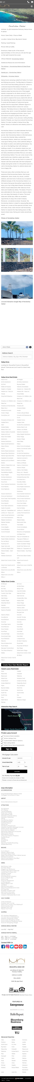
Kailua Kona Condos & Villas (8, 560)
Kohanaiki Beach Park (8, 854)
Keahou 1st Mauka (21, 462)
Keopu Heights (5, 474)
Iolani (2, 424)
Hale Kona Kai (20, 595)
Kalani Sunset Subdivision (7, 443)
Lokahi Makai (20, 515)
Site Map (22, 994)
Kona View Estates (21, 503)
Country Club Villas (6, 593)
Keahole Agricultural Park (7, 455)
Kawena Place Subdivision (7, 453)
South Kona (4, 695)
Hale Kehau (4, 595)
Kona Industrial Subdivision (24, 493)
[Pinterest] (21, 946)
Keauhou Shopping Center (9, 918)
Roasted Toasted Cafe (8, 890)
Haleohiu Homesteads (22, 386)
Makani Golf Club (6, 909)
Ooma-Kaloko (20, 529)
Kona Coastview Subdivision (8, 484)
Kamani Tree (20, 451)
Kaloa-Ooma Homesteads (23, 446)
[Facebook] (3, 946)
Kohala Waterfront (5, 683)
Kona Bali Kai (4, 617)
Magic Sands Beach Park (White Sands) (13, 855)
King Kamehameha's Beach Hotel (11, 793)
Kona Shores (20, 633)
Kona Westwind (5, 638)
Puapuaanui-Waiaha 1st (22, 539)
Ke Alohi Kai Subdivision (23, 453)
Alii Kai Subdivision (6, 382)
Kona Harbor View (21, 484)
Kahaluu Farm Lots (6, 429)
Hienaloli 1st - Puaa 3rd (7, 391)
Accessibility (28, 1078)
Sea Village (20, 648)
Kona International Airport (9, 802)
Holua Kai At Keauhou (6, 396)
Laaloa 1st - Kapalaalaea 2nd (8, 510)
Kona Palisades (5, 501)
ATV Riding (4, 810)
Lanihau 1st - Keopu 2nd (7, 512)
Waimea (3, 702)
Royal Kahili (20, 643)
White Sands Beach (7, 859)
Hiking (3, 818)
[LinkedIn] (25, 946)
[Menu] (32, 6)
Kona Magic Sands (6, 624)
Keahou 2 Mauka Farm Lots (8, 465)
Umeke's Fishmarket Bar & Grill (10, 895)
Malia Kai (3, 641)
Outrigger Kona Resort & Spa (10, 795)
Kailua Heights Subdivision (23, 434)
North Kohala (4, 690)
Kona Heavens (4, 486)
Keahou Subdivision (6, 470)
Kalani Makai (20, 441)
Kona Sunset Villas (6, 636)
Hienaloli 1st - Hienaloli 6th (24, 389)
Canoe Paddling (6, 811)
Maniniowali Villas (21, 522)
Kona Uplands (4, 503)
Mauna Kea (4, 673)
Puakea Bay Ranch (21, 683)
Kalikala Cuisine (6, 873)
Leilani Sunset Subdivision (7, 515)
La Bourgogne (5, 882)
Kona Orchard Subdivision (23, 498)
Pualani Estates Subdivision (8, 539)
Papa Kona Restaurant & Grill (10, 887)
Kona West (20, 636)
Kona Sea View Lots (22, 501)
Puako (2, 685)
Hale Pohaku (4, 598)
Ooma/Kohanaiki (5, 531)
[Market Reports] (15, 664)
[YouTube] (16, 946)
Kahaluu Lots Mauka (22, 429)
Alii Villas (3, 588)
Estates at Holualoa (6, 386)
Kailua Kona (4, 678)
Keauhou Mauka (21, 467)
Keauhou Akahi (21, 607)
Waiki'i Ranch (4, 699)
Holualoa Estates (21, 408)
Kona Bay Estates (21, 482)
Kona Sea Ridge (5, 633)
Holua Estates (20, 393)
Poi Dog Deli (5, 889)
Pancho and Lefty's (7, 886)
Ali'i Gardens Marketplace (9, 915)
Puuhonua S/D (5, 543)
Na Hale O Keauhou (22, 641)
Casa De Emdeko (21, 591)
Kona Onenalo (4, 629)
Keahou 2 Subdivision (22, 465)
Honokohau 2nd (5, 415)
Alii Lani (3, 586)
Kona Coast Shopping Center (10, 920)
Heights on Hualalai (6, 389)
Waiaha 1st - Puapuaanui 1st (24, 548)
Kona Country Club (7, 906)
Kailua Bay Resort (5, 603)
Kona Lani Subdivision (6, 496)
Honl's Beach (5, 851)
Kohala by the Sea (21, 680)
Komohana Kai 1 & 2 (6, 479)
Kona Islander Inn (21, 619)
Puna (2, 697)
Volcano (19, 697)
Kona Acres (4, 482)
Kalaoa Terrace (5, 446)
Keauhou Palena (5, 614)
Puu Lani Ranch (5, 541)
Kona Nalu (19, 626)
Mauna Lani (4, 676)
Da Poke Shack (6, 868)
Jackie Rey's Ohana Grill (8, 872)
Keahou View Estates (22, 470)
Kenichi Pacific (5, 875)
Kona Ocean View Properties (8, 498)
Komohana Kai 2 (21, 479)
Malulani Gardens (5, 522)
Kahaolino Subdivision (22, 432)
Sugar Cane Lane (5, 546)
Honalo (19, 410)
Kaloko (3, 448)
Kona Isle (3, 622)
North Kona (4, 524)
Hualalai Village (5, 600)
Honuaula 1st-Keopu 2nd (7, 420)
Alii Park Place (20, 586)
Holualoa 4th (20, 405)
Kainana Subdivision (6, 441)
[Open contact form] (32, 2)
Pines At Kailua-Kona (6, 643)
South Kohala (20, 692)
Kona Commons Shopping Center (11, 921)
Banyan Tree (20, 588)
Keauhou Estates (5, 467)
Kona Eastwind (5, 619)
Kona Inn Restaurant (7, 880)
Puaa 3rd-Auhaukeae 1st (23, 536)
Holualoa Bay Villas (22, 598)
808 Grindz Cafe (6, 866)
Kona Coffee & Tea (7, 877)
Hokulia (3, 393)
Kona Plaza (4, 631)
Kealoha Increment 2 (22, 458)
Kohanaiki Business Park (23, 477)
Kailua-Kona (4, 379)
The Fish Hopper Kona (8, 893)
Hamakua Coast (21, 678)
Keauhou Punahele (6, 610)
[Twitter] (12, 946)
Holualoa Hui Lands (6, 410)
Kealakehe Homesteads (7, 458)
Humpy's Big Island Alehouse (10, 870)
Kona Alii (19, 614)
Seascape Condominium (7, 648)
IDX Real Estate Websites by (8, 1078)
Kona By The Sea (21, 617)
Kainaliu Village (21, 439)
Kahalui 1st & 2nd (5, 434)
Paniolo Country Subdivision (8, 536)
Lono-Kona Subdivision (7, 517)
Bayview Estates (21, 384)
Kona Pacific (20, 629)
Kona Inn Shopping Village (9, 922)
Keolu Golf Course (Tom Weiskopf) (12, 904)
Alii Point (3, 384)
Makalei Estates (21, 520)
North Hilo (19, 688)
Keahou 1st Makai (21, 460)
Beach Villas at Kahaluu (7, 591)
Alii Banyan (4, 584)
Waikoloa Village (21, 699)
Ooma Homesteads (22, 527)
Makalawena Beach (7, 856)
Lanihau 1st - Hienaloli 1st (23, 510)
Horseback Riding (6, 821)
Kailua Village (20, 436)
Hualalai (19, 671)
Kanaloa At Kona (21, 605)
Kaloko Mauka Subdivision (7, 451)
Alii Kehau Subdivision (22, 382)
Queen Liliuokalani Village (23, 543)
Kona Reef (19, 631)
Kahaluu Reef (20, 600)
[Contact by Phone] (28, 2)
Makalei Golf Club (6, 907)
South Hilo (3, 692)
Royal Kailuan (4, 645)
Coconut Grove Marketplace (10, 917)
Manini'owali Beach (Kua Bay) (10, 858)
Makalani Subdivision (6, 520)
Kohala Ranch (4, 680)
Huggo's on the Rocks (8, 869)
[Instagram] (7, 946)
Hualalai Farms (5, 422)
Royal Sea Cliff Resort (22, 645)
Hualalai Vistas (20, 422)
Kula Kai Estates (21, 508)
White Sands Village (22, 650)
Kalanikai (3, 605)
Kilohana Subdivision (6, 477)
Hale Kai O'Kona (21, 593)
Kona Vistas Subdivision (7, 505)
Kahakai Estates (5, 427)
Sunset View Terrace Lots (23, 546)
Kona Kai (19, 622)
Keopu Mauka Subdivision (23, 474)
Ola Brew (4, 885)
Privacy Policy (28, 994)
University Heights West (7, 548)
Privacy (8, 1080)
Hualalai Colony (21, 420)
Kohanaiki (19, 673)
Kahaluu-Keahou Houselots (8, 432)
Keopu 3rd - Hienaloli (22, 472)
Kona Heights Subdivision (23, 486)
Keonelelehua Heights (6, 472)
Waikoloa (19, 676)
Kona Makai (20, 624)
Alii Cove (19, 584)
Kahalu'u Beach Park (7, 852)
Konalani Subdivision (22, 505)
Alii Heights (20, 379)
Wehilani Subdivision (6, 555)
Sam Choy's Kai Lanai (7, 892)
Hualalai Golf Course (7, 903)
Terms (3, 1080)
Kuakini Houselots (5, 508)
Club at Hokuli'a (6, 901)
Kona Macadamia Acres (23, 496)
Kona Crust (4, 879)
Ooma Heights (5, 527)
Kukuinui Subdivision (6, 493)
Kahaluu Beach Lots (22, 427)
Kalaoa (18, 443)
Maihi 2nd (19, 517)
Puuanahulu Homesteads (23, 541)
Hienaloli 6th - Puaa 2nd (23, 391)
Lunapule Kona (21, 638)
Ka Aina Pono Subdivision (23, 424)
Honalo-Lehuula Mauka (23, 413)
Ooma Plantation (5, 529)
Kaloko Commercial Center (24, 448)
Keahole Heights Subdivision (24, 455)
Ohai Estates (20, 524)
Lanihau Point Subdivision (23, 512)
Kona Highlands (5, 489)
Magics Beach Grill (7, 883)
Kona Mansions (5, 626)
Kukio (2, 671)
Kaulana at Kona (5, 607)
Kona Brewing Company (8, 876)
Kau (18, 695)
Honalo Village (5, 413)
